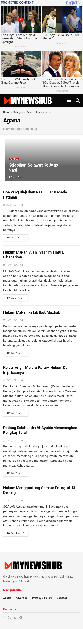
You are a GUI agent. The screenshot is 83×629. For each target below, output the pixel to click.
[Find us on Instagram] (15, 617)
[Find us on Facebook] (4, 617)
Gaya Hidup (33, 112)
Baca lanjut (17, 237)
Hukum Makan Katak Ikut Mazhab (31, 312)
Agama (47, 112)
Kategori (18, 112)
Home (6, 112)
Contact (61, 598)
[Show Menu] (69, 100)
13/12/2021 (16, 176)
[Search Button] (78, 100)
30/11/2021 (11, 265)
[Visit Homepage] (27, 100)
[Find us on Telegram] (20, 617)
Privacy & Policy (42, 598)
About (7, 598)
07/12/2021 (11, 205)
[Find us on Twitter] (9, 617)
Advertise (21, 598)
